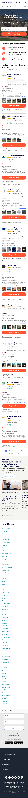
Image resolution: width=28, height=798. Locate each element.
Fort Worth (5, 679)
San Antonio (6, 684)
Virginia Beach (6, 695)
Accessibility (22, 783)
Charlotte (5, 629)
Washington (5, 564)
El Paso (4, 676)
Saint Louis (5, 615)
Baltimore (5, 595)
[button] (4, 100)
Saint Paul (5, 609)
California (9, 783)
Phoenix (4, 531)
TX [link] (7, 7)
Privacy (5, 783)
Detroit (4, 601)
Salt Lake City (6, 687)
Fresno (4, 537)
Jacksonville (5, 570)
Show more (23, 96)
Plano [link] (11, 7)
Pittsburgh (5, 659)
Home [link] (3, 7)
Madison (4, 701)
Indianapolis (5, 587)
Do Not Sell (15, 783)
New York (5, 623)
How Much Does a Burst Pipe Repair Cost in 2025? (10, 499)
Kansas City (5, 612)
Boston (4, 598)
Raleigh (4, 634)
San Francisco (6, 553)
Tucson (4, 534)
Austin (4, 670)
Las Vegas (5, 617)
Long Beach (5, 539)
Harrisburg (5, 654)
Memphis (5, 665)
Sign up (14, 728)
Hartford (4, 562)
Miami (4, 573)
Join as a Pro (17, 2)
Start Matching (14, 34)
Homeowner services (9, 754)
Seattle (4, 698)
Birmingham (6, 528)
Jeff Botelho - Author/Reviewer (10, 492)
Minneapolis (5, 606)
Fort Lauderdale (7, 567)
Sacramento (6, 548)
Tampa (4, 578)
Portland (4, 651)
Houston (4, 681)
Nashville (4, 668)
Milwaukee (5, 704)
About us (5, 769)
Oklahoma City (6, 648)
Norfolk (4, 690)
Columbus (5, 645)
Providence (5, 662)
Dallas (4, 673)
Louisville (5, 590)
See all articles (8, 476)
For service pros (7, 759)
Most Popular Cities (8, 711)
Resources (5, 764)
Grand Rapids (6, 603)
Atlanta (4, 581)
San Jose (4, 556)
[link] (14, 79)
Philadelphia (6, 656)
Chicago (4, 584)
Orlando (4, 576)
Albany (4, 620)
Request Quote (14, 105)
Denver (4, 559)
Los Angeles (6, 542)
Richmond (5, 693)
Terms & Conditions (14, 787)
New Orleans (6, 592)
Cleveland (5, 642)
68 (22, 451)
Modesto (5, 545)
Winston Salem (6, 637)
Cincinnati (5, 640)
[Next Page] (25, 451)
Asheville (5, 626)
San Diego (5, 551)
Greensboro (6, 631)
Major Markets (8, 524)
